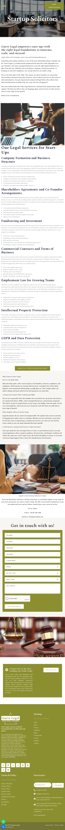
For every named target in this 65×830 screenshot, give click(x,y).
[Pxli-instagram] (8, 765)
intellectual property (7, 319)
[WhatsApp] (3, 821)
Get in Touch (32, 508)
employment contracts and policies (52, 291)
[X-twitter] (18, 765)
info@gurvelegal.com (36, 517)
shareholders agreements (16, 202)
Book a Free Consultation (10, 95)
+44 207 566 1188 (35, 513)
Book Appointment (40, 815)
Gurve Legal (16, 825)
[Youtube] (8, 770)
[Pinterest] (23, 765)
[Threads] (13, 765)
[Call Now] (3, 827)
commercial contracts (17, 261)
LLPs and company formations (42, 173)
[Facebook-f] (3, 765)
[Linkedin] (28, 765)
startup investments (31, 230)
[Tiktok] (3, 770)
